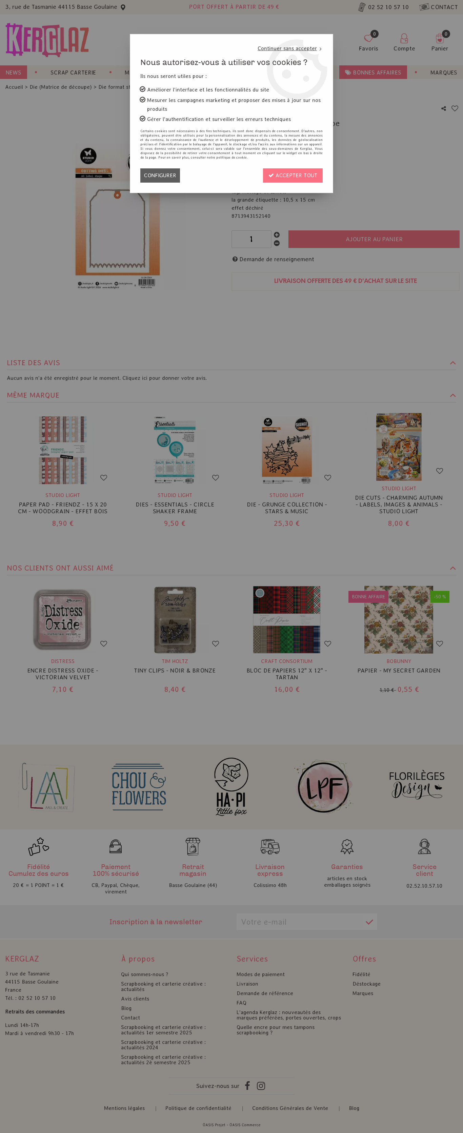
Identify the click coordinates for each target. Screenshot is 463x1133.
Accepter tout (295, 175)
